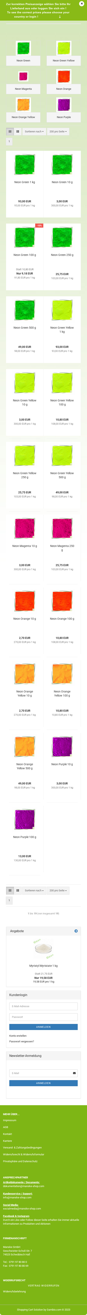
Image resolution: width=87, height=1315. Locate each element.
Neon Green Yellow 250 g (24, 475)
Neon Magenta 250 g (62, 548)
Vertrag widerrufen (43, 1285)
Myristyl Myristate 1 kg (43, 965)
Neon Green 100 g (25, 254)
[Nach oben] (76, 1309)
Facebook (8, 1216)
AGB (5, 1127)
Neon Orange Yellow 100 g (62, 693)
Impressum (9, 1120)
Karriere (7, 1140)
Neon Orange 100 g (62, 618)
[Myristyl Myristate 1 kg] (43, 949)
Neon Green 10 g (62, 182)
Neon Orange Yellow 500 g (24, 766)
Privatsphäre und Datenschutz (20, 1161)
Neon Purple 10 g (62, 764)
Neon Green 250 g (62, 254)
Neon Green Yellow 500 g (62, 475)
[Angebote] (76, 931)
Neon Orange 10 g (24, 618)
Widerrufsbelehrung (14, 1291)
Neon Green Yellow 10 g (24, 402)
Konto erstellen (18, 1035)
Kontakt (7, 1134)
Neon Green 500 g (25, 327)
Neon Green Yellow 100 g (62, 402)
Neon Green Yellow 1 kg (62, 329)
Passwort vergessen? (21, 1041)
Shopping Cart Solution (30, 1309)
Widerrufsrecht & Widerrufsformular (23, 1154)
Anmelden (43, 1027)
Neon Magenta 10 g (24, 546)
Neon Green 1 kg (24, 182)
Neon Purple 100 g (24, 837)
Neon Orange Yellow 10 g (24, 693)
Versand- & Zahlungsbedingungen (22, 1147)
